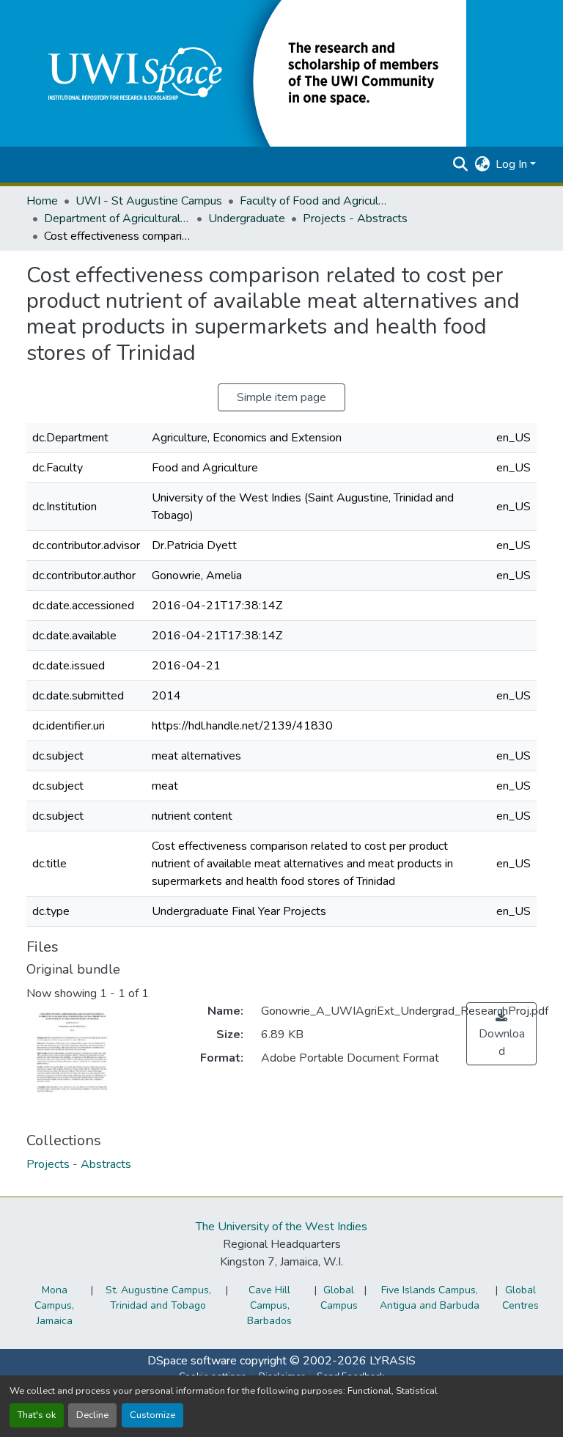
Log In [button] (513, 164)
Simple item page (281, 397)
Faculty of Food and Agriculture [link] (313, 201)
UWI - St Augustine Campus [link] (149, 201)
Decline (92, 1415)
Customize (152, 1415)
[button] (246, 73)
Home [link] (42, 201)
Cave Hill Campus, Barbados (269, 1305)
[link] (501, 1033)
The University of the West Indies (281, 1227)
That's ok (37, 1415)
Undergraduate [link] (246, 218)
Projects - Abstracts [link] (355, 218)
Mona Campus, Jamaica (54, 1305)
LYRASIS (392, 1361)
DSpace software (192, 1361)
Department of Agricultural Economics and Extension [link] (117, 218)
